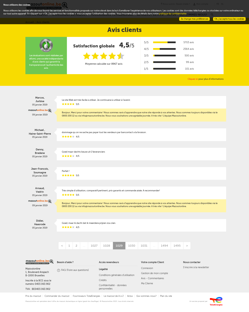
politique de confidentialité (172, 13)
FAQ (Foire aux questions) (75, 270)
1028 (106, 246)
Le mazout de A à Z (114, 296)
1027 (94, 246)
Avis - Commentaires (152, 278)
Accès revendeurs (109, 262)
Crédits (103, 280)
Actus (130, 296)
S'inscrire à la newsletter (196, 267)
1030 (131, 246)
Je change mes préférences (194, 19)
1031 (144, 246)
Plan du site (166, 296)
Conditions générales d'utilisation (116, 275)
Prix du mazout (33, 296)
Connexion (147, 268)
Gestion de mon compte (154, 273)
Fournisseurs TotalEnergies (86, 296)
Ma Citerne (147, 283)
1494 (164, 246)
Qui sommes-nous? (146, 296)
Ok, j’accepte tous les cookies (229, 19)
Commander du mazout (57, 296)
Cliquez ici (193, 79)
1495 (177, 246)
